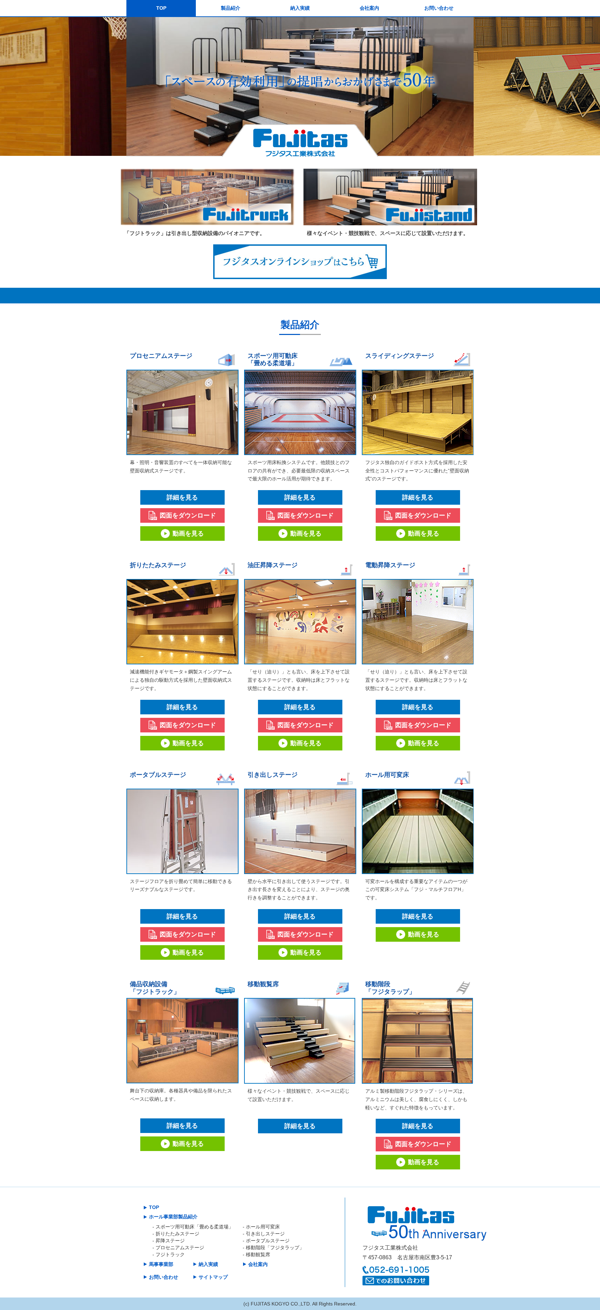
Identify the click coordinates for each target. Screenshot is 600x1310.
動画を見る (188, 533)
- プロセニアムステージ (178, 1247)
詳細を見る (182, 497)
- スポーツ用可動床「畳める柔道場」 (192, 1226)
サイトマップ (213, 1277)
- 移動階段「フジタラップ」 (273, 1247)
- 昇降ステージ (168, 1240)
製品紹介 (230, 8)
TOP (161, 8)
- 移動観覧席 (256, 1254)
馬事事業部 (161, 1264)
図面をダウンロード (188, 515)
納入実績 (300, 8)
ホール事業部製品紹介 (173, 1216)
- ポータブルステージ (266, 1240)
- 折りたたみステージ (178, 1233)
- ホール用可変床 (261, 1226)
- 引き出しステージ (264, 1233)
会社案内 (369, 8)
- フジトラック (168, 1254)
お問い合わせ (438, 8)
